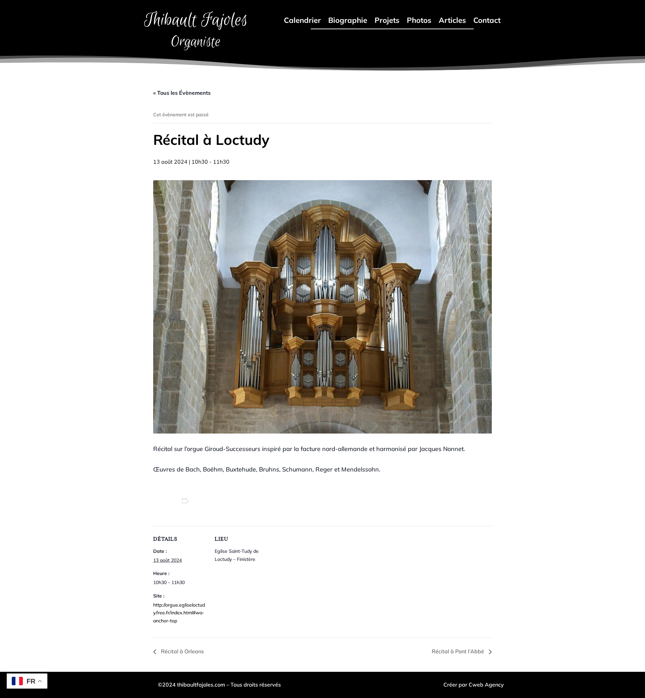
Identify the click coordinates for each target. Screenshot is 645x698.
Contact (487, 21)
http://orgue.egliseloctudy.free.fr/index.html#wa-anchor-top (179, 613)
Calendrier (302, 21)
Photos (419, 21)
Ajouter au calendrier (182, 508)
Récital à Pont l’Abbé (458, 651)
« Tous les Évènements (182, 92)
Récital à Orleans (182, 651)
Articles (452, 21)
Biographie (347, 21)
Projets (387, 21)
